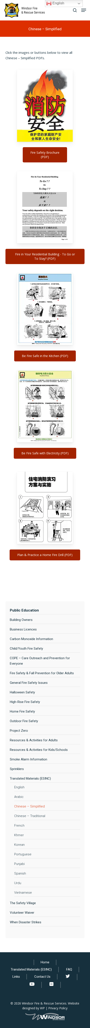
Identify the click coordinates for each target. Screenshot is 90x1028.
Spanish (20, 873)
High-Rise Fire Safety (25, 702)
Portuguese (22, 854)
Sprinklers (17, 769)
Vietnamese (23, 893)
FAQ (69, 969)
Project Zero (19, 731)
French (19, 825)
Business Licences (23, 629)
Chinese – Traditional (29, 816)
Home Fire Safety (22, 711)
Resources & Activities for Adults (34, 740)
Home (45, 962)
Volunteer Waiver (22, 913)
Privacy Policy (58, 1008)
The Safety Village (23, 903)
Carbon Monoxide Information (31, 639)
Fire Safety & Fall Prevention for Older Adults (42, 673)
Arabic (19, 797)
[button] (83, 10)
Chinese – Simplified (29, 806)
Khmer (19, 835)
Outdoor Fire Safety (24, 721)
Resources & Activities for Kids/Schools (39, 750)
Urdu (17, 883)
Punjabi (19, 864)
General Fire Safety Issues (29, 683)
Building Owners (21, 620)
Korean (19, 845)
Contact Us (42, 977)
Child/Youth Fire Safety (26, 649)
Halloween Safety (22, 692)
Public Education (24, 610)
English (19, 787)
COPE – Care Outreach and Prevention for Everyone (40, 661)
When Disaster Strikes (25, 922)
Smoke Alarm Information (28, 759)
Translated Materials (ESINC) (30, 778)
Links (16, 977)
